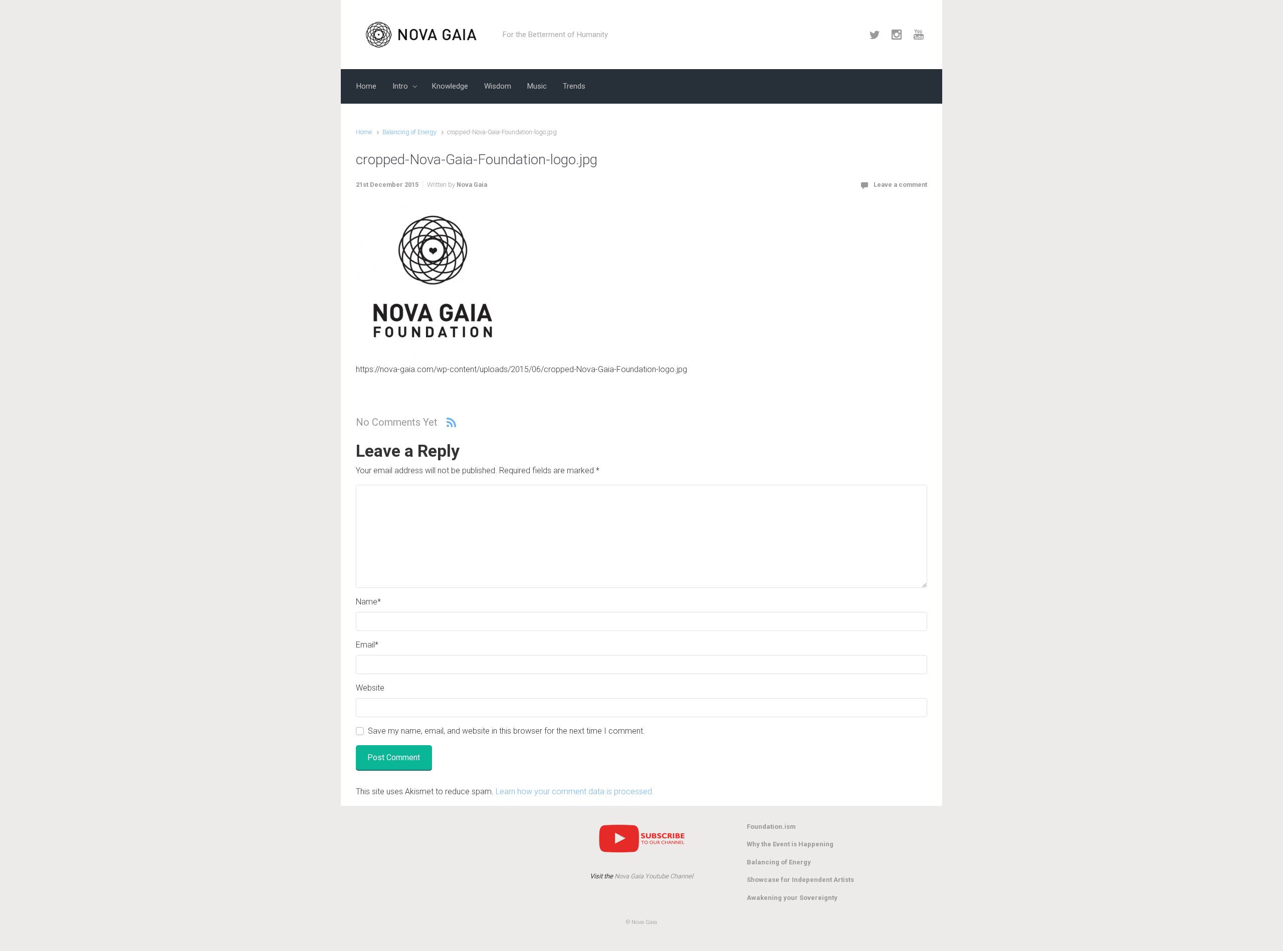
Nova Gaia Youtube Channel (653, 876)
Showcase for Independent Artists (800, 879)
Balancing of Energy (409, 132)
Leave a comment (900, 184)
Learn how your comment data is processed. (575, 791)
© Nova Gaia (641, 922)
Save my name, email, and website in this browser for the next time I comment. (506, 731)
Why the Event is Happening (790, 844)
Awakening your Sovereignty (792, 897)
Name (368, 601)
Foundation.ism (771, 826)
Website (370, 688)
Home (364, 132)
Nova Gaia (472, 184)
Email (367, 645)
